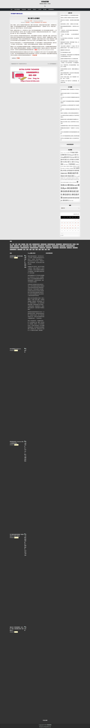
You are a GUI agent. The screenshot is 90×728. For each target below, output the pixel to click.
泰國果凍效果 (55, 247)
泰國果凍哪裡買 (55, 246)
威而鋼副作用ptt (36, 244)
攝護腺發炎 (16, 246)
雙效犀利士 (66, 200)
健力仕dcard (71, 157)
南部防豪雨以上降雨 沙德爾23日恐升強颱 (69, 24)
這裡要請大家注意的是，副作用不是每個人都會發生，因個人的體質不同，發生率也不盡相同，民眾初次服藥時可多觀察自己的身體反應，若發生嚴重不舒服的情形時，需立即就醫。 (36, 270)
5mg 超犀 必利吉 (31, 253)
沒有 (31, 246)
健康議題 (29, 9)
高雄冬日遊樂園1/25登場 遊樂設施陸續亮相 (69, 113)
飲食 (49, 249)
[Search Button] (45, 6)
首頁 (11, 9)
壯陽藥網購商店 (51, 9)
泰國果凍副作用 (41, 246)
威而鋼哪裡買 (37, 22)
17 (62, 228)
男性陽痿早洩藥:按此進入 (17, 14)
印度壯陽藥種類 (17, 9)
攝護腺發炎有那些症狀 (65, 50)
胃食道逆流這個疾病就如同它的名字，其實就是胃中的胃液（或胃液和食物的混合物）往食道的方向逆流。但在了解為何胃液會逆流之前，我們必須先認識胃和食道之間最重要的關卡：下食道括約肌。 (36, 315)
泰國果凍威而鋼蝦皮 (34, 247)
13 (70, 225)
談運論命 (34, 9)
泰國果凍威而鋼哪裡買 (14, 247)
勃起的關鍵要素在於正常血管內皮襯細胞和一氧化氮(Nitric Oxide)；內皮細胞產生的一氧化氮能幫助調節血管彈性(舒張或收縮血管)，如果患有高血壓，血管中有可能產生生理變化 (36, 279)
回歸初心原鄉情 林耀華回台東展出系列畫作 (69, 17)
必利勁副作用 (71, 170)
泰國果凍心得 (42, 247)
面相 (43, 249)
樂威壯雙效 (71, 176)
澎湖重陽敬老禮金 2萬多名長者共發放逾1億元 (70, 125)
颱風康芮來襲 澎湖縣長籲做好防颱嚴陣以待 (69, 119)
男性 (27, 249)
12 (67, 225)
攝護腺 (11, 246)
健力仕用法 (64, 162)
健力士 (70, 162)
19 (67, 228)
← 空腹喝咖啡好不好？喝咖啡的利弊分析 (18, 64)
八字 (16, 244)
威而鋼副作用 (75, 166)
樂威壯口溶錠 (25, 246)
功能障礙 (23, 244)
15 (75, 225)
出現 (19, 244)
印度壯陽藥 (45, 720)
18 (64, 228)
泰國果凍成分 (49, 247)
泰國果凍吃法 (48, 246)
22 (75, 228)
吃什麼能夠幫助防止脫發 (66, 52)
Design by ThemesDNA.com (45, 726)
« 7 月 (62, 235)
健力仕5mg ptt (69, 155)
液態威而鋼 (75, 247)
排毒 (41, 22)
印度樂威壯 (72, 164)
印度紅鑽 (77, 164)
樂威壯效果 (64, 176)
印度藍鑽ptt (71, 166)
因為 (27, 244)
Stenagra (62, 152)
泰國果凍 (45, 22)
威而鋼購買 (71, 168)
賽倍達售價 (65, 191)
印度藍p (64, 166)
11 (64, 225)
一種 (13, 244)
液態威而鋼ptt (13, 249)
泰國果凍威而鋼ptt (70, 246)
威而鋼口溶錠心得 (51, 244)
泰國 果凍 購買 (63, 247)
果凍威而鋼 (45, 2)
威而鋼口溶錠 (43, 244)
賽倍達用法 (67, 194)
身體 (30, 249)
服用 (21, 246)
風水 (46, 249)
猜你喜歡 (44, 9)
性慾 (77, 244)
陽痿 (36, 249)
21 (72, 228)
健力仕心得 (68, 160)
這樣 (33, 249)
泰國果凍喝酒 (62, 246)
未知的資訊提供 (70, 144)
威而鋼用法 (68, 168)
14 (72, 225)
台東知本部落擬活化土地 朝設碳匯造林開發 (69, 15)
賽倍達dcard (72, 185)
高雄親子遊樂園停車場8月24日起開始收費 (69, 58)
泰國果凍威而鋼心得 (25, 247)
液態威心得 (69, 247)
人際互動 (39, 9)
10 (62, 225)
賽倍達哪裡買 (72, 188)
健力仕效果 (75, 160)
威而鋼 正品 (64, 168)
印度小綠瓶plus (66, 164)
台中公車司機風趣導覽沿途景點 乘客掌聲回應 (70, 136)
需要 (40, 249)
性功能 (74, 244)
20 (70, 228)
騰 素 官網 (71, 200)
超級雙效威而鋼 (67, 198)
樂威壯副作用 (73, 173)
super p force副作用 (67, 152)
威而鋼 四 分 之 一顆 (67, 244)
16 (78, 225)
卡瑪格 (18, 58)
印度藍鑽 (67, 166)
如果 (30, 244)
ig (10, 244)
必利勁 (64, 170)
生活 (24, 249)
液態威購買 (20, 249)
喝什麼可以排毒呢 (34, 18)
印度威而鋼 (24, 9)
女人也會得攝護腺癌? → (53, 64)
